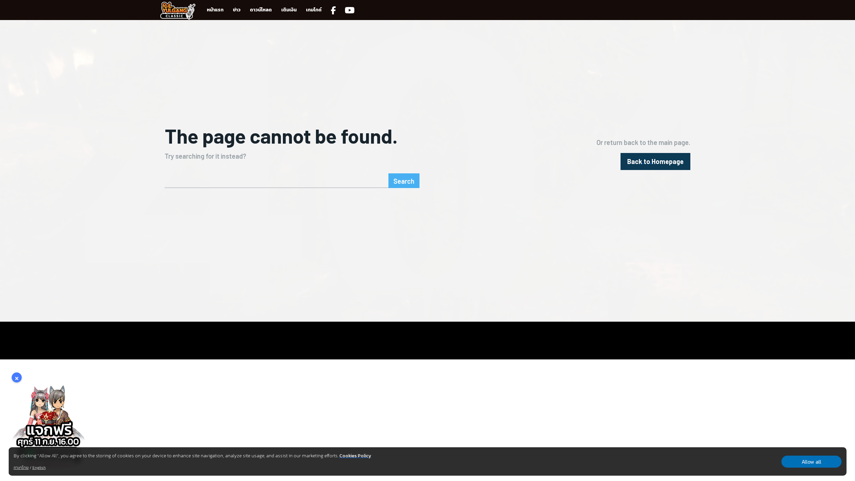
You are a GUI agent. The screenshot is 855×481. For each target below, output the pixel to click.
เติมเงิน (289, 9)
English (39, 468)
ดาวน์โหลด (261, 9)
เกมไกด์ (314, 9)
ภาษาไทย (21, 468)
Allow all (811, 462)
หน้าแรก (215, 9)
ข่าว (236, 9)
